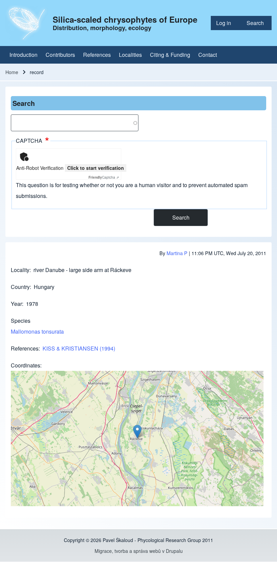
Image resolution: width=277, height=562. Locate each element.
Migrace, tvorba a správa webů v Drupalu (139, 550)
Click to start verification (95, 167)
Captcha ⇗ (104, 177)
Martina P (177, 252)
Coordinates (25, 365)
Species (20, 320)
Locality (20, 270)
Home (11, 72)
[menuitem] (226, 23)
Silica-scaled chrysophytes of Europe (125, 19)
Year (16, 304)
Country (20, 287)
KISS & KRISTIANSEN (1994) (79, 348)
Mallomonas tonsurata (37, 331)
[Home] (27, 23)
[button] (137, 432)
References (25, 348)
